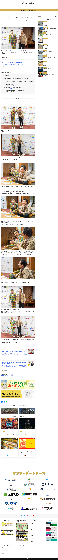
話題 (34, 20)
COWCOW (4, 405)
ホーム (31, 522)
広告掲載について (3, 553)
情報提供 (2, 547)
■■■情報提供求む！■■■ (7, 375)
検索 (55, 16)
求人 (44, 7)
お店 (22, 7)
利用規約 (2, 548)
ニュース (4, 7)
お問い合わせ (32, 541)
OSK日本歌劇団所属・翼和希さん (10, 85)
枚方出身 (13, 405)
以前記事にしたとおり (12, 50)
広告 (52, 7)
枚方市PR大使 (19, 405)
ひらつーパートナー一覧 (4, 527)
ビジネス (40, 7)
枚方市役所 (25, 405)
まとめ (18, 7)
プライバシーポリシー (4, 550)
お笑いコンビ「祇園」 (8, 88)
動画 (26, 7)
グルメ (14, 7)
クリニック (30, 7)
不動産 (48, 7)
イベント (35, 7)
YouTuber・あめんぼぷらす (9, 80)
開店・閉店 (9, 7)
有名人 (9, 405)
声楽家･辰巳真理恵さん (8, 77)
